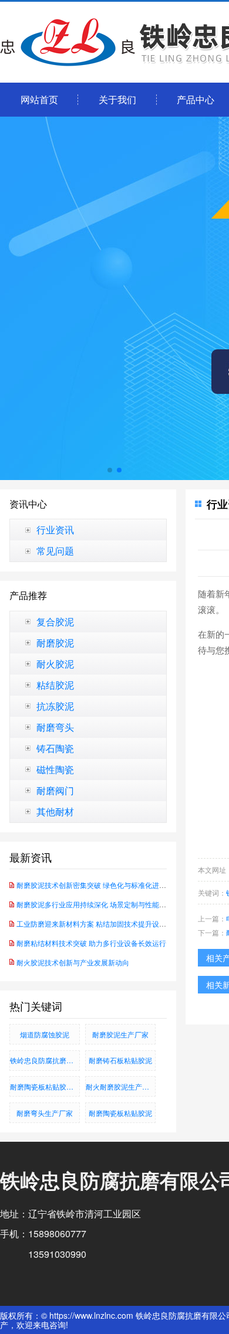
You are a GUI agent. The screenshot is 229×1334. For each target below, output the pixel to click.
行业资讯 (55, 530)
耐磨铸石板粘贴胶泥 (120, 1060)
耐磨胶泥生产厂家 (120, 1034)
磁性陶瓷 (55, 769)
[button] (109, 470)
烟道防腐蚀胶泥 (44, 1034)
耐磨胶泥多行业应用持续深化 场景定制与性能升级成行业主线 (112, 904)
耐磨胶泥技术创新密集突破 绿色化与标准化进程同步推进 (105, 885)
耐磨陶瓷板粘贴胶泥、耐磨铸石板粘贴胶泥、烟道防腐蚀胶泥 (45, 1086)
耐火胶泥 (55, 664)
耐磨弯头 (55, 727)
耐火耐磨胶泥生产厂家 (121, 1086)
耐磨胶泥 (55, 643)
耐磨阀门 (55, 790)
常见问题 (55, 551)
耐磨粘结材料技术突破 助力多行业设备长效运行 (91, 943)
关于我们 (117, 99)
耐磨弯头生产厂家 (44, 1113)
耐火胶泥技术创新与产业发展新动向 (72, 962)
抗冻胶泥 (55, 706)
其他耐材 (55, 811)
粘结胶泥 (55, 685)
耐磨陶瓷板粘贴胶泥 (120, 1113)
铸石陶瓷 (55, 748)
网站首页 (39, 99)
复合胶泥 (55, 622)
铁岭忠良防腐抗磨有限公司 (45, 1060)
